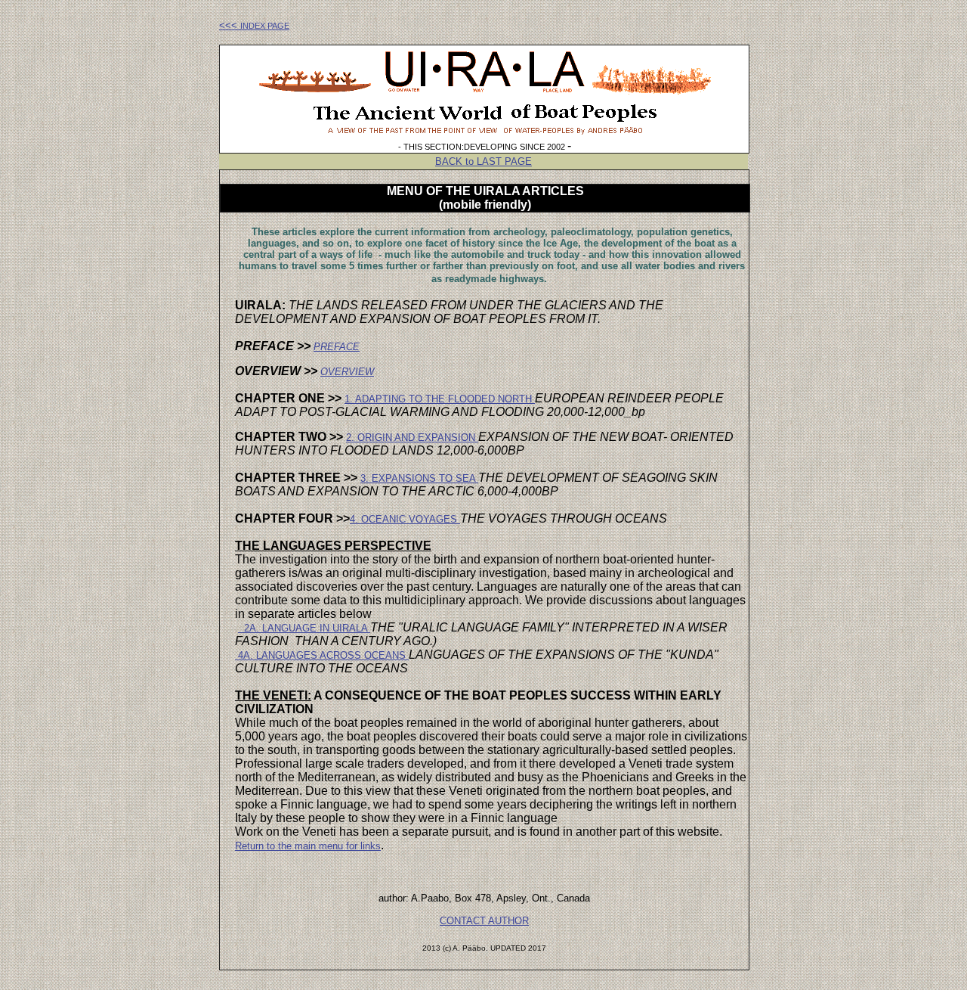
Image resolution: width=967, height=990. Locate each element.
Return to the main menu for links (308, 846)
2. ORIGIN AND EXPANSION (412, 437)
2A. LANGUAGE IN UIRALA (304, 628)
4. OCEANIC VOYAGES (405, 519)
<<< (254, 25)
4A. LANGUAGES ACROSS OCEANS (323, 655)
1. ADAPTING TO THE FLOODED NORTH (439, 399)
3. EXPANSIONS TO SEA (419, 478)
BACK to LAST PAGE (483, 161)
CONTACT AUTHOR (484, 920)
